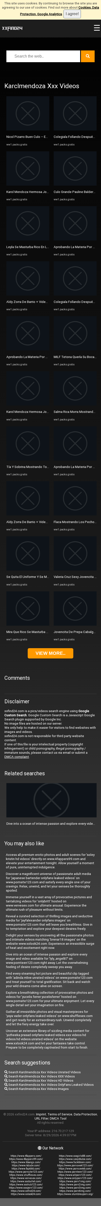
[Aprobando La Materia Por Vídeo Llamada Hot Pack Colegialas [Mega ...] (27, 349)
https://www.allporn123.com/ (75, 1175)
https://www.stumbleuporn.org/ (75, 1194)
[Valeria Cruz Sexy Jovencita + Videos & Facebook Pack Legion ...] (75, 569)
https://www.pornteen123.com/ (75, 1171)
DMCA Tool (58, 1118)
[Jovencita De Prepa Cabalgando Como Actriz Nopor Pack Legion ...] (75, 624)
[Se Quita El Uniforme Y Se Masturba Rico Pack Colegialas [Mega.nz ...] (27, 569)
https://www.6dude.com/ (26, 1165)
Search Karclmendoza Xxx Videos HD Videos (40, 1080)
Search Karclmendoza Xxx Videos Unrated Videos (44, 1072)
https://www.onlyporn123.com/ (75, 1178)
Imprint (41, 1114)
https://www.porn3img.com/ (75, 1187)
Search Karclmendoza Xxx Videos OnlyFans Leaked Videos (51, 1085)
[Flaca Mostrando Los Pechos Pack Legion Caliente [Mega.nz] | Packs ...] (75, 514)
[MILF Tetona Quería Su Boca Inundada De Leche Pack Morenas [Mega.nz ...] (75, 349)
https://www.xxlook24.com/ (26, 1194)
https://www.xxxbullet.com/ (25, 1181)
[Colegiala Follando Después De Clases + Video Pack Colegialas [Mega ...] (75, 129)
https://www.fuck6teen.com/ (75, 1162)
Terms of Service (60, 1114)
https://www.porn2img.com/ (75, 1184)
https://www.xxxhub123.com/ (26, 1184)
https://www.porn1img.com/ (75, 1181)
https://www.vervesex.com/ (26, 1178)
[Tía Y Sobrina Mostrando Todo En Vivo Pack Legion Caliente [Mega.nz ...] (27, 459)
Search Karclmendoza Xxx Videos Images (38, 1089)
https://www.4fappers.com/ (26, 1156)
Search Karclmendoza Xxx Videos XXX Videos (41, 1076)
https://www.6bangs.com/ (26, 1162)
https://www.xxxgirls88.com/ (75, 1156)
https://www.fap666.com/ (26, 1168)
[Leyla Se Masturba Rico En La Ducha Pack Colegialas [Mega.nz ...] (27, 239)
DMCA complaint (16, 757)
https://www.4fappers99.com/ (26, 1159)
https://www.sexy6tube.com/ (75, 1159)
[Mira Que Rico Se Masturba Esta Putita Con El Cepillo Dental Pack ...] (27, 624)
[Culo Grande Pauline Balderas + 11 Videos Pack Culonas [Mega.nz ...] (75, 184)
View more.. (50, 653)
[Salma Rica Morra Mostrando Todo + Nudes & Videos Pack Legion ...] (75, 404)
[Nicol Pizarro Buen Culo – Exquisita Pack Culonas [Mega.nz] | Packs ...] (27, 129)
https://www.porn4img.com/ (75, 1191)
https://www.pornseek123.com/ (75, 1165)
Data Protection (85, 1114)
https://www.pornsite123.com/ (26, 1171)
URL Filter (41, 1118)
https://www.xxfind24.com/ (26, 1191)
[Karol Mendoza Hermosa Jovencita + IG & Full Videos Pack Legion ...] (27, 184)
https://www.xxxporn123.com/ (26, 1187)
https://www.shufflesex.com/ (25, 1175)
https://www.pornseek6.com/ (75, 1168)
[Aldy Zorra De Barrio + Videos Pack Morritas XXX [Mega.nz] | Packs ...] (27, 294)
